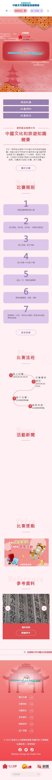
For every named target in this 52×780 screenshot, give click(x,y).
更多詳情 (26, 332)
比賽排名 (26, 115)
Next (44, 608)
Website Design (18, 754)
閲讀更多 (26, 632)
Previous (8, 608)
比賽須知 (26, 109)
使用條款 (31, 744)
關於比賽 (26, 102)
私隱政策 (21, 744)
